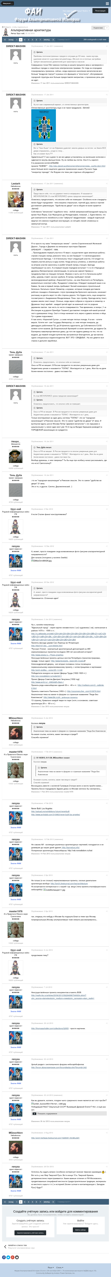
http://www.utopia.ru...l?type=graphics (47, 654)
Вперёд (47, 40)
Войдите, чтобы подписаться (16, 27)
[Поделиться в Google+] (12, 1257)
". (59, 1113)
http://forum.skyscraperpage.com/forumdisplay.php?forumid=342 (59, 1067)
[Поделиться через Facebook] (4, 1257)
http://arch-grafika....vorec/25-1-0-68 (46, 670)
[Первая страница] (5, 39)
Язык (50, 1267)
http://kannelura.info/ (70, 847)
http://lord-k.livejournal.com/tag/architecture (69, 883)
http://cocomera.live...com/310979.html (83, 691)
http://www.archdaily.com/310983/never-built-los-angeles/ (55, 814)
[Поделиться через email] (17, 1257)
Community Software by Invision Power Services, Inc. (55, 1273)
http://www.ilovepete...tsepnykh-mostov (67, 660)
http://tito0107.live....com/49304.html (46, 645)
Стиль (59, 1267)
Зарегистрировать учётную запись (30, 1233)
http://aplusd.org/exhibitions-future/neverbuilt (50, 811)
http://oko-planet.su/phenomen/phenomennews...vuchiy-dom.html (77, 166)
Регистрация (100, 10)
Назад (11, 40)
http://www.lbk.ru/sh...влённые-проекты (61, 697)
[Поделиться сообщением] (106, 46)
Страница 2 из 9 (63, 39)
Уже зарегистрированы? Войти (76, 10)
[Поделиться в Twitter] (8, 1257)
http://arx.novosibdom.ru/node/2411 (46, 676)
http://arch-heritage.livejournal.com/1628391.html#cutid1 (55, 1137)
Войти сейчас (80, 1230)
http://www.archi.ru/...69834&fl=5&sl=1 (47, 682)
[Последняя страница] (53, 39)
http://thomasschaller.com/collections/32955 (50, 1028)
